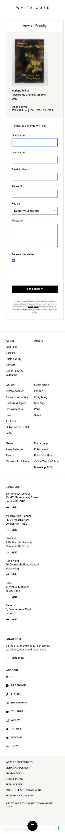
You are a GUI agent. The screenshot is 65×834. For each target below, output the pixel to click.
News (9, 443)
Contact (10, 365)
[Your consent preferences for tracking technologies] (58, 827)
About (10, 340)
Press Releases (14, 449)
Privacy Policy (33, 307)
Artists (38, 340)
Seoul (37, 415)
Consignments (14, 409)
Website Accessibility (19, 762)
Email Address (21, 169)
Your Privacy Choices (19, 796)
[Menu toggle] (32, 826)
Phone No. (18, 186)
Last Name (19, 152)
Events (10, 455)
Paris (37, 409)
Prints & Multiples (16, 403)
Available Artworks (17, 397)
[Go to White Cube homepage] (32, 8)
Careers (10, 353)
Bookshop (41, 443)
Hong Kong (40, 397)
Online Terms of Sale (18, 427)
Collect (11, 385)
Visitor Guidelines (17, 768)
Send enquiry (35, 289)
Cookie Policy (14, 779)
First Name (19, 135)
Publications (41, 449)
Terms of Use (14, 784)
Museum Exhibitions (17, 461)
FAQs (9, 433)
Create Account (15, 391)
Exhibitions (41, 385)
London (38, 391)
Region (17, 204)
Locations (11, 347)
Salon (9, 415)
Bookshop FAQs (43, 467)
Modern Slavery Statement (23, 790)
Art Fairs (11, 421)
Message (17, 221)
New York (39, 403)
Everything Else (43, 455)
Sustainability (13, 359)
